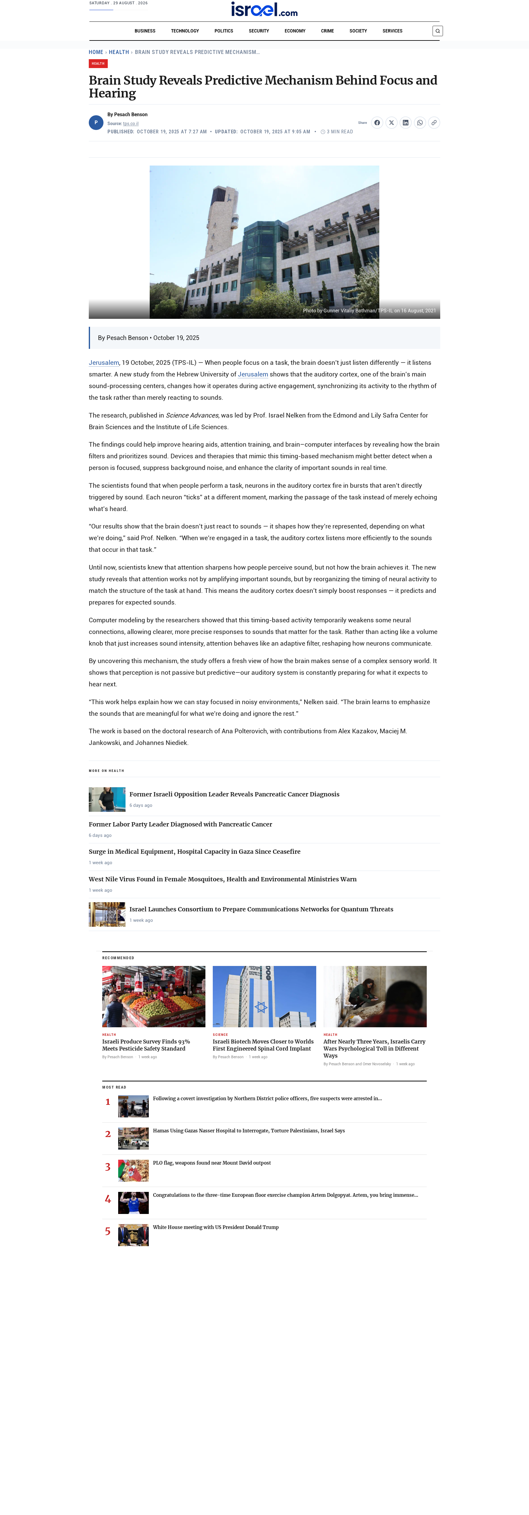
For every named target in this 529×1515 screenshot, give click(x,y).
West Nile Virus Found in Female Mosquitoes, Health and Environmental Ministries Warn (223, 879)
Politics (224, 31)
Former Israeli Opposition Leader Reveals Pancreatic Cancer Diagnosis (234, 794)
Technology (185, 31)
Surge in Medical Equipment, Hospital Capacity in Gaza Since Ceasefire (195, 851)
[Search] (438, 31)
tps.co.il (131, 123)
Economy (295, 31)
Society (358, 31)
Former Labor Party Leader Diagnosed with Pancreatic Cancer (180, 824)
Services (393, 31)
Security (259, 31)
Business (145, 31)
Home (96, 52)
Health (119, 52)
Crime (327, 31)
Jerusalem (104, 362)
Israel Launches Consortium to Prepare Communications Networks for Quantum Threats (261, 909)
